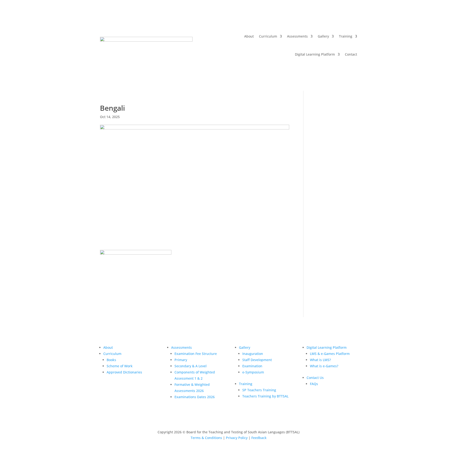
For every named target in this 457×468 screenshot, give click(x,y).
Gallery (323, 36)
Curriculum (268, 36)
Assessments (297, 36)
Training (345, 36)
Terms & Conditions (206, 437)
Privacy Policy (237, 437)
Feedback (259, 437)
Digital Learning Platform (315, 54)
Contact (351, 54)
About (249, 36)
